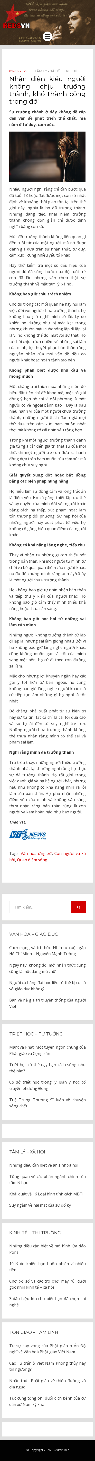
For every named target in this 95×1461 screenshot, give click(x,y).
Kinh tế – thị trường (35, 1233)
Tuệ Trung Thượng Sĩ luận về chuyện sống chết (47, 1103)
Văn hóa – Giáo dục (33, 934)
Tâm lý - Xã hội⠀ (49, 71)
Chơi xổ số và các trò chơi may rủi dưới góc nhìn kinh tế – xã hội (47, 1284)
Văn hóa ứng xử (36, 853)
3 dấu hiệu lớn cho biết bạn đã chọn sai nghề (47, 1302)
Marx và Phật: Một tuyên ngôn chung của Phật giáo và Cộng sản (47, 1050)
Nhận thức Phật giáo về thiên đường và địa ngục (47, 1384)
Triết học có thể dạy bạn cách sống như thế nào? (47, 1068)
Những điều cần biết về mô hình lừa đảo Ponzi (47, 1249)
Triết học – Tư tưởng (36, 1034)
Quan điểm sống (32, 859)
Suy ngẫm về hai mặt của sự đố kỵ (40, 1205)
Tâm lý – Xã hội (27, 1152)
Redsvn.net (61, 1450)
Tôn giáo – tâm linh (33, 1332)
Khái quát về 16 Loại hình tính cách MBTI (46, 1194)
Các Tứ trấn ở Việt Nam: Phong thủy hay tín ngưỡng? (47, 1366)
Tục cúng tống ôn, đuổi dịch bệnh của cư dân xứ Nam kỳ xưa (47, 1401)
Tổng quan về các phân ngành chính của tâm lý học (47, 1179)
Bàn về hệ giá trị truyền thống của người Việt (47, 1003)
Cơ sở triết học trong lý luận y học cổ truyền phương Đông (47, 1085)
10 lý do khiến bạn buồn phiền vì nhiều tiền (47, 1267)
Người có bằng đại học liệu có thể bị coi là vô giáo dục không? (47, 986)
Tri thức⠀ (73, 71)
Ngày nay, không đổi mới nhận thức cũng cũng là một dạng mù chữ (47, 968)
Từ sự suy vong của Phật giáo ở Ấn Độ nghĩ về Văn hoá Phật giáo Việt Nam (47, 1349)
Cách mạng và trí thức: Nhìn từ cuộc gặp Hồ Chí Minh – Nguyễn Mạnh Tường (47, 951)
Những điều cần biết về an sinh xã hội (43, 1165)
